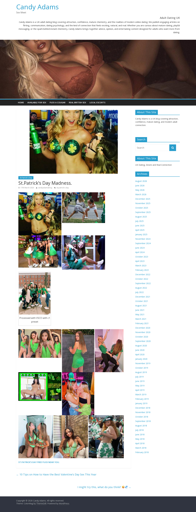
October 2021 (141, 301)
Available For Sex (36, 102)
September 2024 (143, 243)
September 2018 (143, 421)
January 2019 (141, 403)
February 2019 (142, 399)
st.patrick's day (63, 187)
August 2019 (141, 372)
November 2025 (142, 203)
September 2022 (143, 283)
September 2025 (143, 212)
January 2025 (141, 234)
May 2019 (139, 385)
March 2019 (140, 394)
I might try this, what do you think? (104, 487)
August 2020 (141, 345)
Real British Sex (77, 102)
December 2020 (142, 327)
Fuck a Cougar (57, 102)
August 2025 (141, 216)
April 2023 (139, 261)
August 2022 (141, 287)
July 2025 (139, 221)
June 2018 (139, 434)
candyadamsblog (45, 187)
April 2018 (139, 443)
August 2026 (141, 181)
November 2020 (142, 332)
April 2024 (139, 252)
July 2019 (139, 376)
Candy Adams (37, 6)
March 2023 (140, 265)
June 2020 (139, 350)
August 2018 (141, 425)
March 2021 (140, 319)
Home (21, 102)
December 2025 (142, 198)
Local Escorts (97, 102)
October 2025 (141, 207)
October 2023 (141, 256)
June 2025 (139, 225)
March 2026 (140, 194)
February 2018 (142, 452)
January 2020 (141, 359)
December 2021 (142, 296)
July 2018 (139, 430)
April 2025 (139, 230)
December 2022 (142, 274)
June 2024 (139, 247)
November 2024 (142, 238)
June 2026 (139, 185)
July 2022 (139, 292)
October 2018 (141, 416)
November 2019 (142, 363)
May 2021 (139, 314)
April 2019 (139, 390)
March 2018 (140, 447)
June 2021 (139, 310)
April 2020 (139, 354)
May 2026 (139, 190)
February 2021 (142, 323)
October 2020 (141, 336)
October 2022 (141, 279)
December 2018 (142, 407)
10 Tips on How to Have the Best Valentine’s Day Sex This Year (56, 474)
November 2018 (142, 412)
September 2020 (143, 341)
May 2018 (139, 439)
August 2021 (141, 305)
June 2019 (139, 381)
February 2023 (142, 270)
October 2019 (141, 367)
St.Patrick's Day (26, 178)
